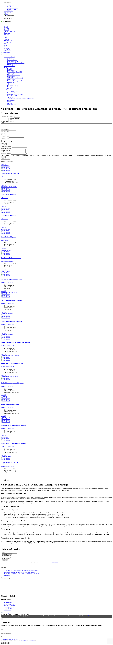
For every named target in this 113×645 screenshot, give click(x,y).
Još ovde (87, 615)
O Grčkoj (9, 58)
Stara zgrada (72, 155)
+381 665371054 (8, 11)
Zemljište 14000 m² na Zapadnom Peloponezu (13, 425)
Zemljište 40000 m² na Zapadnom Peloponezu (13, 443)
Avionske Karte (11, 103)
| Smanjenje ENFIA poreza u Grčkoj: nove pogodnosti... (22, 573)
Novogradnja (55, 155)
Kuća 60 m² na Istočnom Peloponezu (11, 258)
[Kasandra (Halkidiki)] (7, 555)
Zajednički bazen (45, 155)
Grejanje (32, 155)
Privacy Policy (24, 640)
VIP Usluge (10, 97)
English (6, 27)
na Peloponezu (4, 176)
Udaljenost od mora (6, 153)
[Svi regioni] (7, 554)
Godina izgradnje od (6, 146)
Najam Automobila (12, 95)
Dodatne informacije (12, 61)
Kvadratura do (4, 138)
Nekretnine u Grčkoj (9, 57)
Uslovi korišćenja (8, 608)
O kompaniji (10, 5)
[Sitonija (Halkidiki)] (7, 557)
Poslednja (6, 480)
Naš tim (9, 6)
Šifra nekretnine (5, 129)
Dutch (5, 37)
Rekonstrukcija (11, 76)
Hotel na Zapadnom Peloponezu (10, 404)
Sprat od (3, 140)
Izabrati (3, 157)
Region (2, 122)
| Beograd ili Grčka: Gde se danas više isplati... (19, 572)
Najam (9, 101)
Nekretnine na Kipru (9, 66)
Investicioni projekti (9, 604)
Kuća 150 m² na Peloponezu (8, 237)
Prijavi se (5, 560)
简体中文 (6, 34)
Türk (5, 46)
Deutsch (6, 36)
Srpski (5, 45)
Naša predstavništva (12, 8)
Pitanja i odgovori (12, 64)
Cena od (3, 133)
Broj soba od (4, 143)
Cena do (3, 134)
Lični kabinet (7, 610)
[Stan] (14, 119)
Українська (7, 48)
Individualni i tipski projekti (14, 72)
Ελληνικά (6, 28)
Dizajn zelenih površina (13, 75)
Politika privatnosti (9, 607)
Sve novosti (7, 575)
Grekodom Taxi (11, 104)
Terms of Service (32, 640)
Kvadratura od (4, 136)
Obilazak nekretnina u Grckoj (15, 94)
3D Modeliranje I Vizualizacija (15, 78)
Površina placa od (5, 150)
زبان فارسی (7, 42)
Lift (3, 155)
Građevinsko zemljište (83, 155)
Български (7, 33)
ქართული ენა (8, 40)
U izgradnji (64, 155)
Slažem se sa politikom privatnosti (10, 639)
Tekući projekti (11, 73)
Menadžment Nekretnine (13, 92)
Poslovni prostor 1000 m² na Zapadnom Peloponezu (15, 342)
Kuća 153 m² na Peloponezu (8, 194)
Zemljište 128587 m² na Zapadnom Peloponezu (14, 463)
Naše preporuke (8, 602)
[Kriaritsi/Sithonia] (7, 558)
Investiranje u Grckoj (12, 85)
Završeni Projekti (11, 79)
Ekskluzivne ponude (9, 605)
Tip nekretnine (4, 121)
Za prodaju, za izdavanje (7, 116)
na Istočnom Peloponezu (7, 261)
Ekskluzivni (108, 155)
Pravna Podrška (11, 100)
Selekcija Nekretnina (12, 91)
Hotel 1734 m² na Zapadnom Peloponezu (12, 383)
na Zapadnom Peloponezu (7, 282)
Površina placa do (5, 152)
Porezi (9, 88)
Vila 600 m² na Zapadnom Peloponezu (11, 321)
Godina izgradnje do (6, 148)
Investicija (6, 84)
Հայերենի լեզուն (9, 31)
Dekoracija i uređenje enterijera (15, 81)
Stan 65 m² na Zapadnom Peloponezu (11, 279)
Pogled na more (10, 155)
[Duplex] (14, 121)
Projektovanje (10, 70)
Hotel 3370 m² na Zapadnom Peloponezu (12, 363)
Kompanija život (11, 9)
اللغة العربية (7, 50)
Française (6, 39)
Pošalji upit (5, 643)
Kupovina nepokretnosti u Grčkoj (16, 63)
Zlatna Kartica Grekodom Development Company (20, 98)
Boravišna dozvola (12, 60)
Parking (18, 155)
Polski (5, 43)
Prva (5, 479)
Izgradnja (9, 69)
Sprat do (3, 141)
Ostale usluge (7, 89)
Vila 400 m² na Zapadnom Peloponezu (11, 300)
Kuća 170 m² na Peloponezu (8, 215)
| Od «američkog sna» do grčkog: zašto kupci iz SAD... (21, 570)
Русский (6, 30)
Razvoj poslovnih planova (14, 87)
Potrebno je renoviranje (97, 155)
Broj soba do (4, 145)
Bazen (37, 155)
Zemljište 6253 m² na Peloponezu (10, 173)
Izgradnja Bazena (11, 82)
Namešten (25, 155)
